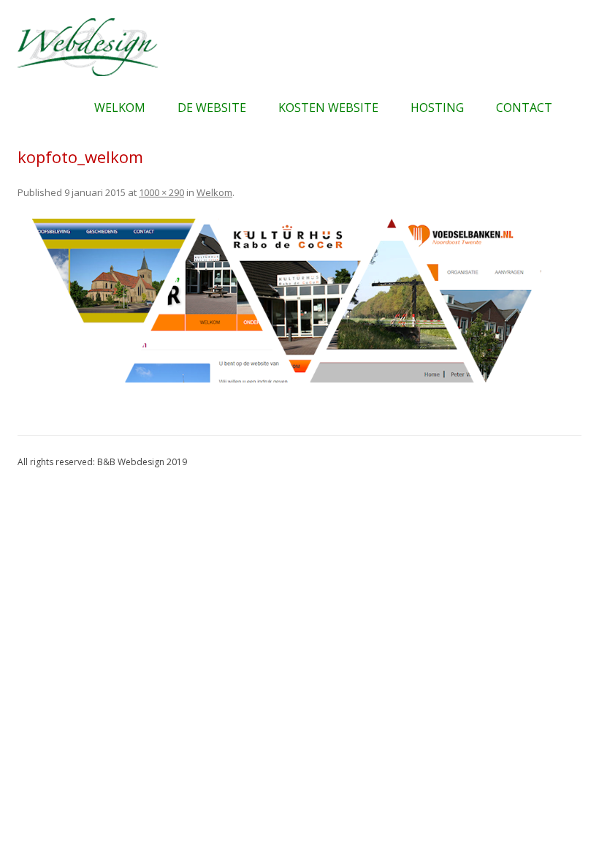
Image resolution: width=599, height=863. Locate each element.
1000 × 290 (161, 192)
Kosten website (328, 107)
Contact (524, 107)
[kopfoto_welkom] (299, 300)
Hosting (437, 107)
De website (212, 107)
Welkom (119, 107)
